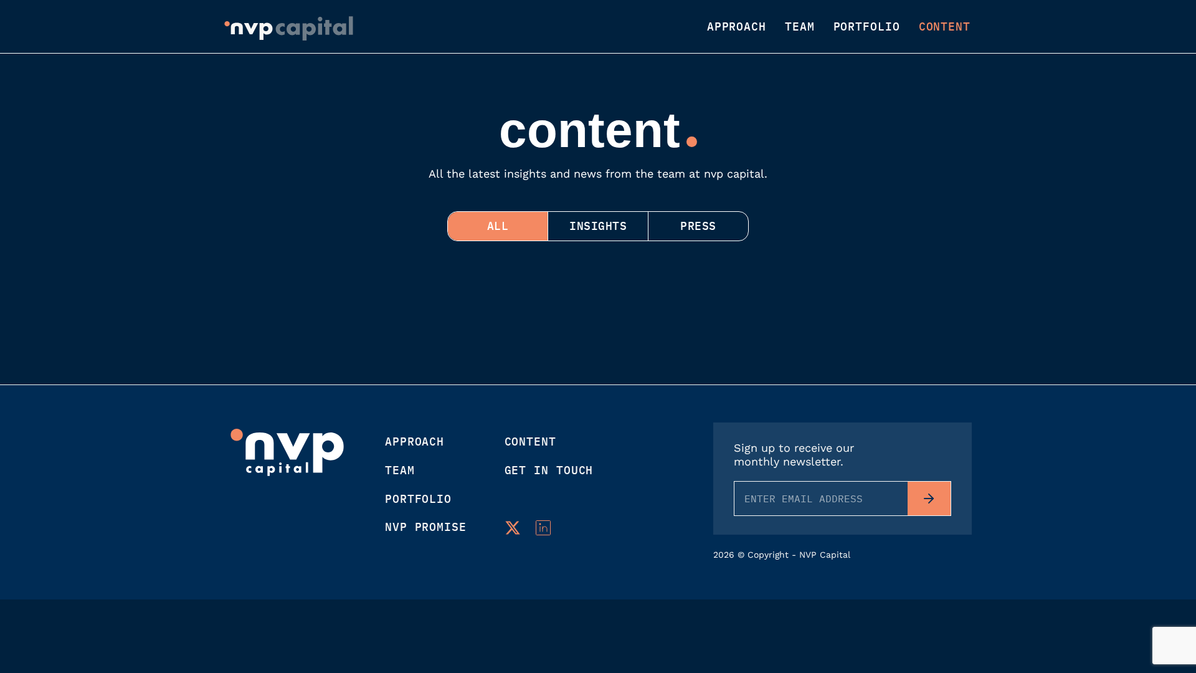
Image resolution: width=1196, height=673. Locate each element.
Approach (736, 27)
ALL (498, 226)
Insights (598, 226)
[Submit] (929, 498)
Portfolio (866, 27)
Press (698, 226)
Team (800, 27)
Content (945, 27)
